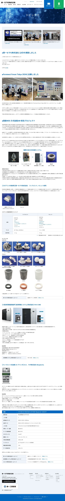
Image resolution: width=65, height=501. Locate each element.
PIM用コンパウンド (49, 477)
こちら (6, 67)
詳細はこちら (41, 297)
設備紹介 (47, 479)
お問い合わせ (49, 5)
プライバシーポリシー (38, 4)
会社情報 (24, 4)
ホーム (5, 4)
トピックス (37, 480)
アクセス (59, 6)
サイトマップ (39, 1)
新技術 (14, 4)
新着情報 (10, 4)
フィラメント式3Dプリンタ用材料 (39, 475)
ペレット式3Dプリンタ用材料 (49, 475)
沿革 (57, 480)
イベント (31, 478)
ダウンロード (30, 4)
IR (30, 476)
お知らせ (31, 475)
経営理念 (57, 476)
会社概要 (57, 478)
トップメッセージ (59, 475)
